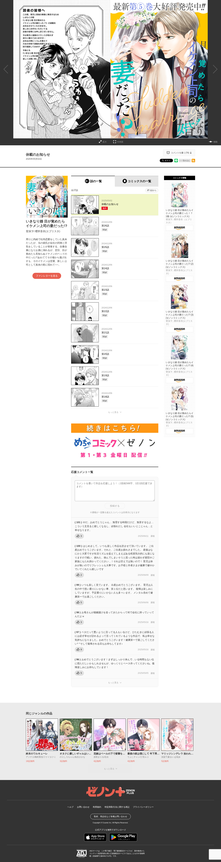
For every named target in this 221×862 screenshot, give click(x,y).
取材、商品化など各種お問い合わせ (110, 816)
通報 (153, 536)
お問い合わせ (83, 807)
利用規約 (97, 807)
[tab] (93, 181)
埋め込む (186, 160)
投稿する (115, 505)
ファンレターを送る (47, 275)
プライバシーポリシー (143, 807)
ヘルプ (70, 807)
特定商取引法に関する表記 (117, 807)
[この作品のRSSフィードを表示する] (193, 160)
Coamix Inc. (107, 823)
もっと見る (113, 412)
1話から (153, 190)
